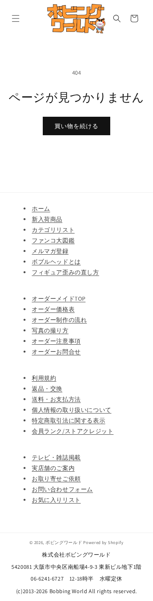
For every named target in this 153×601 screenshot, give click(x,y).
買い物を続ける (76, 126)
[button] (15, 18)
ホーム (41, 208)
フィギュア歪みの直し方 (65, 272)
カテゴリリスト (53, 229)
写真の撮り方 (50, 330)
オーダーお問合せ (56, 351)
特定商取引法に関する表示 (68, 420)
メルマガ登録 (50, 251)
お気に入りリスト (56, 500)
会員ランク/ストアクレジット (72, 431)
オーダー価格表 (53, 309)
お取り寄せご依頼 (56, 478)
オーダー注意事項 (56, 341)
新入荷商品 (47, 219)
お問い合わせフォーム (62, 489)
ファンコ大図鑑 (53, 240)
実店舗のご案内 (53, 468)
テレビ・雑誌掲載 (56, 457)
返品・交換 (47, 388)
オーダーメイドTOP (59, 298)
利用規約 (44, 378)
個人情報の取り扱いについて (71, 410)
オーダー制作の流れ (59, 319)
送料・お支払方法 (56, 399)
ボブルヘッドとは (56, 261)
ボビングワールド (64, 542)
